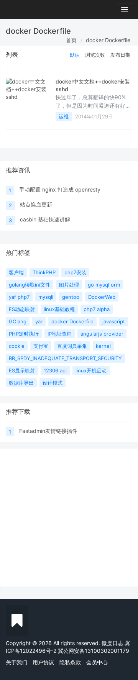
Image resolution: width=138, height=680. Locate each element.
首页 (71, 40)
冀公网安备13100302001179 (93, 650)
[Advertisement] (69, 518)
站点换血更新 (36, 204)
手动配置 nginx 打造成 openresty (59, 189)
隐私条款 (70, 662)
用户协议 (43, 662)
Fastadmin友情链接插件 (48, 431)
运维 (64, 116)
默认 (75, 55)
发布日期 (120, 55)
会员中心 (97, 662)
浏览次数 (95, 55)
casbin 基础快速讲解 (45, 219)
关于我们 (16, 662)
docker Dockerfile (108, 40)
